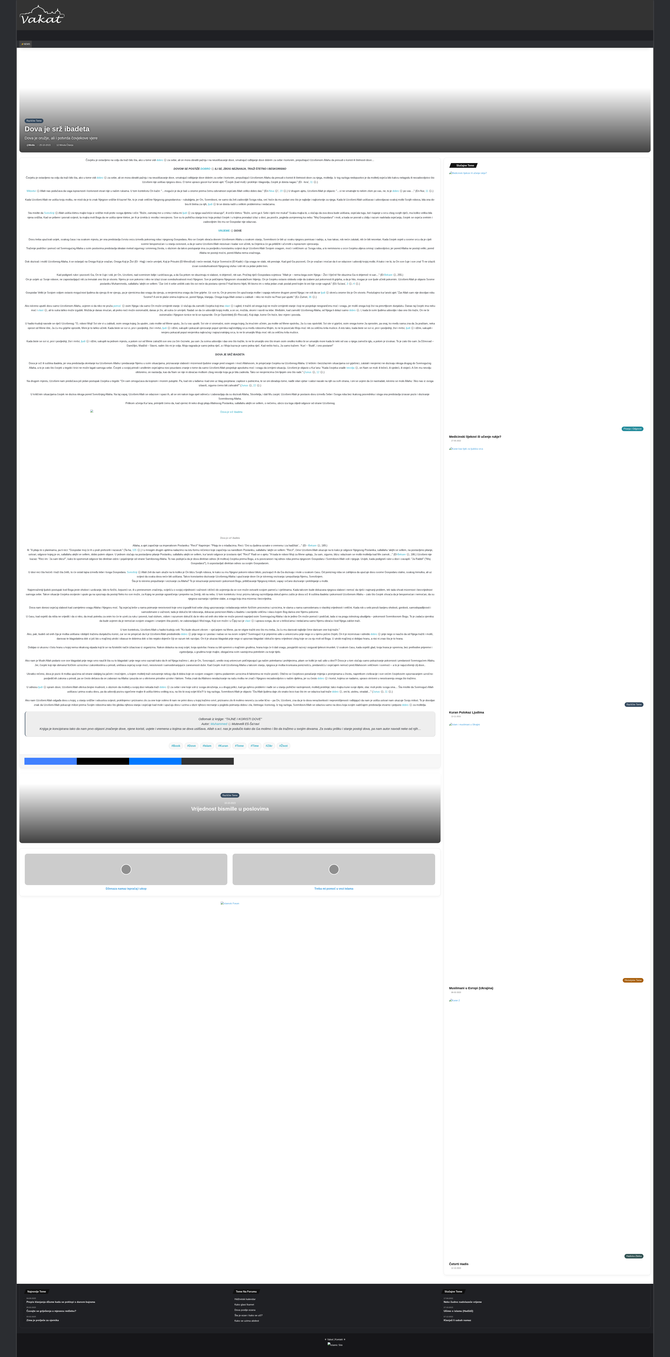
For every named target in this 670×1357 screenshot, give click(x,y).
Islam (207, 745)
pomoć (117, 305)
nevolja (350, 367)
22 (254, 385)
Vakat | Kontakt (335, 1339)
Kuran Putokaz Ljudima (466, 712)
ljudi (210, 204)
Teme (240, 745)
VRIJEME (224, 230)
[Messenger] (155, 761)
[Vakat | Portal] (42, 15)
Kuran (224, 745)
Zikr (269, 745)
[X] (103, 761)
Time (255, 745)
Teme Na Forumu (246, 1291)
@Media (31, 145)
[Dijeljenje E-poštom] (207, 761)
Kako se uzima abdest (246, 1321)
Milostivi (31, 190)
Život (284, 745)
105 (134, 549)
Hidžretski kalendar (245, 1299)
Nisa (271, 190)
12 (318, 372)
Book (176, 745)
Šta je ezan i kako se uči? (248, 1315)
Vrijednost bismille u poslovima (230, 808)
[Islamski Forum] (230, 903)
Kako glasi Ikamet (244, 1304)
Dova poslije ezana (244, 1310)
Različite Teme (34, 120)
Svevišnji (49, 212)
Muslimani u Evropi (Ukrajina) (471, 988)
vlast (227, 305)
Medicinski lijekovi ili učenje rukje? (475, 436)
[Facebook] (50, 761)
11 (311, 182)
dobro (160, 160)
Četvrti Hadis (458, 1264)
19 (281, 190)
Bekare (388, 274)
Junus (307, 372)
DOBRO (205, 168)
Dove (192, 745)
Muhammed (219, 724)
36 (310, 296)
